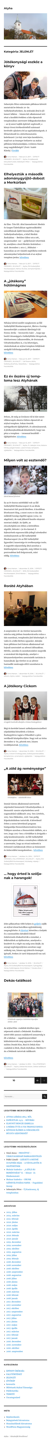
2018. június (11, 1282)
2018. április (11, 1288)
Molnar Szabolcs (14, 1179)
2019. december (13, 1242)
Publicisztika (12, 1391)
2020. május (12, 1225)
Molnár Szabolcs (14, 1169)
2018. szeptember (14, 1272)
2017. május (11, 1325)
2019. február (12, 1258)
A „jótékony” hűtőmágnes (15, 283)
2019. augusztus (13, 1252)
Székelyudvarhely (11, 364)
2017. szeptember (14, 1311)
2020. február (12, 1235)
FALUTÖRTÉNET (19, 859)
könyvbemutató (10, 162)
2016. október (12, 1348)
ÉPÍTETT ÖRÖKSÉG (15, 1371)
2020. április (12, 1229)
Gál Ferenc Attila (29, 361)
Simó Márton (21, 573)
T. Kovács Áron (36, 968)
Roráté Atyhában (18, 586)
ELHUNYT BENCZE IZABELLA (20, 1123)
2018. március (12, 1292)
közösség (28, 861)
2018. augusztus (13, 1275)
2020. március (12, 1232)
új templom (19, 756)
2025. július (11, 1212)
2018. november (13, 1265)
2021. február (12, 1219)
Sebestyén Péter (23, 162)
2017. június (11, 1321)
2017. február (12, 1335)
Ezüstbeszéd (33, 159)
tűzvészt (24, 930)
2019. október (12, 1248)
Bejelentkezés (12, 1417)
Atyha (8, 8)
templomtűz (9, 756)
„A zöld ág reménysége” (25, 768)
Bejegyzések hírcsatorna (17, 1420)
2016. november (13, 1345)
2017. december (13, 1302)
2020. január (12, 1239)
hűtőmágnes (14, 968)
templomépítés (34, 269)
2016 (24, 571)
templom (35, 448)
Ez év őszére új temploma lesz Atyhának (22, 378)
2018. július (11, 1278)
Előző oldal (37, 1083)
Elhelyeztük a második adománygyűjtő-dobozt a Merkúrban (24, 178)
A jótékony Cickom (20, 686)
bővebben (24, 257)
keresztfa (10, 1384)
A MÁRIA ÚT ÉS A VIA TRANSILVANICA (24, 1127)
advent (6, 676)
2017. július (11, 1318)
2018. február (12, 1295)
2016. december (13, 1341)
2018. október (12, 1268)
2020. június (12, 1222)
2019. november (13, 1245)
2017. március (12, 1331)
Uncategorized (13, 1397)
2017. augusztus (13, 1315)
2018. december (13, 1262)
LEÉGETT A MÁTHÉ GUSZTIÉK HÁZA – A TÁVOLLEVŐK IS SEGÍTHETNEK (24, 1162)
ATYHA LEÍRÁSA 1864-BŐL (19, 1117)
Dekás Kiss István (25, 1066)
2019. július (11, 1255)
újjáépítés (8, 450)
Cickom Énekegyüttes (17, 754)
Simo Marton (12, 157)
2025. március (12, 1215)
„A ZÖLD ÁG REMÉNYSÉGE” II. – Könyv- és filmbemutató (20, 1172)
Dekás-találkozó (17, 980)
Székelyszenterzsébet (35, 754)
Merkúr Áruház (21, 269)
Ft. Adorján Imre (34, 445)
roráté (17, 676)
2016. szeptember (14, 1351)
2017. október (12, 1308)
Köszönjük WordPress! (19, 1436)
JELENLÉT (17, 159)
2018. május (11, 1285)
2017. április (11, 1328)
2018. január (12, 1298)
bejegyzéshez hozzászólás (14, 271)
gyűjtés (37, 924)
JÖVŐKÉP (10, 1381)
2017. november (13, 1305)
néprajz (36, 861)
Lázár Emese (26, 448)
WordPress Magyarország (18, 1427)
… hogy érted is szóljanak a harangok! (23, 876)
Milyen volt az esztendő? (25, 460)
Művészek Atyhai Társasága (19, 1387)
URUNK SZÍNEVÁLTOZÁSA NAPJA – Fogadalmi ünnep (24, 1182)
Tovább (15, 150)
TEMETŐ (10, 1394)
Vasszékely (22, 364)
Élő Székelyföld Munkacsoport (20, 966)
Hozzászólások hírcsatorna (19, 1423)
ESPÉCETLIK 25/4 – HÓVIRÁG (20, 1120)
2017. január (12, 1338)
